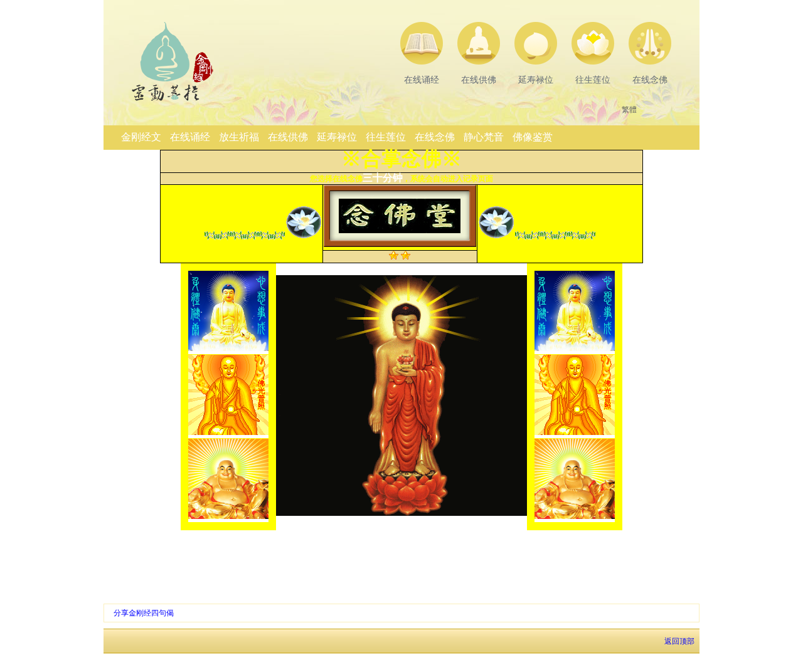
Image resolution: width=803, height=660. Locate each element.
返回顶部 (680, 641)
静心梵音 (484, 137)
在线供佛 (288, 137)
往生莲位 (386, 137)
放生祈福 (239, 137)
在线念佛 (435, 137)
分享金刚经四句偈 (144, 613)
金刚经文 (141, 137)
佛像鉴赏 (533, 137)
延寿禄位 (337, 137)
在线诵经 (190, 137)
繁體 (629, 109)
